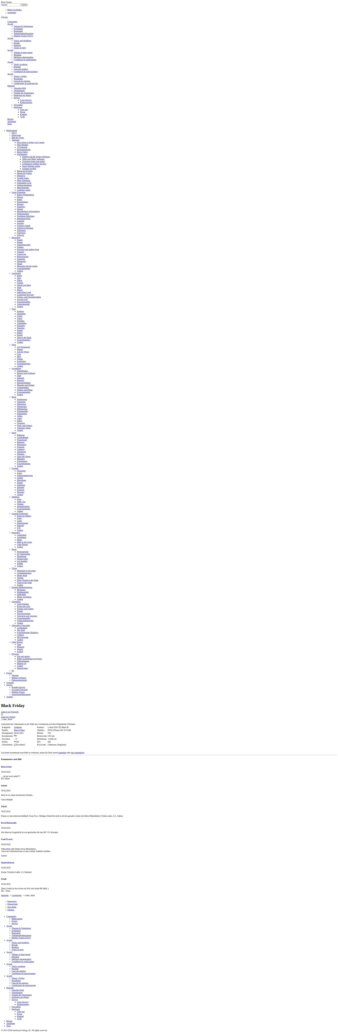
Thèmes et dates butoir (23, 52)
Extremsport (22, 461)
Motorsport (21, 445)
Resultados (18, 79)
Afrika (19, 416)
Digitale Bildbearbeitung (22, 587)
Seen (19, 278)
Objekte (20, 504)
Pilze (19, 356)
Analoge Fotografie (20, 514)
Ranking (17, 45)
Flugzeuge (21, 471)
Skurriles (20, 492)
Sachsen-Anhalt (23, 226)
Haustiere (21, 326)
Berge (19, 276)
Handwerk (21, 261)
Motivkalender (23, 188)
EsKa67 (4, 806)
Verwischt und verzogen (27, 616)
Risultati (17, 67)
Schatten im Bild (29, 168)
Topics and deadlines (22, 41)
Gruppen (20, 252)
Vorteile (9, 697)
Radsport (20, 442)
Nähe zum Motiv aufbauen (33, 159)
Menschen (16, 237)
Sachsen (20, 223)
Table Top (21, 502)
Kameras (20, 490)
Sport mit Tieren (23, 456)
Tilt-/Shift (21, 630)
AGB (22, 117)
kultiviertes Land (24, 292)
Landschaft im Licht (25, 295)
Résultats (17, 55)
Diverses (15, 654)
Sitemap (10, 910)
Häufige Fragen (18, 692)
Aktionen (15, 140)
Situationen (21, 556)
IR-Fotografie (22, 637)
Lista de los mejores (22, 81)
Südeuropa (21, 404)
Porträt (19, 240)
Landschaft (16, 273)
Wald (19, 287)
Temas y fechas (20, 76)
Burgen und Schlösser (26, 373)
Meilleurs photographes (23, 57)
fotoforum (18, 107)
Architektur (16, 368)
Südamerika (22, 414)
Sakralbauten (22, 371)
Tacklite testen (23, 178)
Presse (22, 112)
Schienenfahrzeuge (25, 475)
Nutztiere (21, 328)
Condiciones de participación (26, 83)
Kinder (20, 242)
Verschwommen (23, 613)
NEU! (14, 133)
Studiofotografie (23, 245)
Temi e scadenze (20, 64)
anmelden (62, 753)
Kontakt (23, 114)
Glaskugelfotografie (25, 621)
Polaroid (20, 525)
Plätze (19, 540)
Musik (19, 264)
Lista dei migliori (21, 69)
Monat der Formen (24, 171)
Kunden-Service (18, 687)
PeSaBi (3, 879)
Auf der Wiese (23, 352)
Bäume (20, 349)
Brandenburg (22, 202)
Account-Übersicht (19, 690)
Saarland (20, 221)
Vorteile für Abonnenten (24, 93)
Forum (9, 673)
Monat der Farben (24, 173)
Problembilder (23, 592)
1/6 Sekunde (22, 147)
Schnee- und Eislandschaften (29, 297)
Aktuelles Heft (20, 88)
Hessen (20, 209)
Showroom (16, 135)
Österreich (21, 233)
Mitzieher (21, 459)
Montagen (21, 590)
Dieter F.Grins (6, 767)
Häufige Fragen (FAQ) (23, 36)
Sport (14, 433)
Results (17, 43)
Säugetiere (21, 314)
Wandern (20, 454)
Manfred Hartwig (7, 862)
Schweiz (20, 235)
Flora (14, 345)
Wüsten (20, 283)
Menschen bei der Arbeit (27, 266)
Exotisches (21, 361)
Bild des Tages (18, 138)
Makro (19, 333)
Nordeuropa (22, 399)
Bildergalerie (11, 130)
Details (20, 330)
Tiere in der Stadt (24, 337)
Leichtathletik (22, 437)
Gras (19, 354)
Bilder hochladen (14, 10)
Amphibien (21, 323)
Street (14, 549)
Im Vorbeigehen (23, 554)
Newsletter (18, 105)
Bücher (10, 119)
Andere (20, 271)
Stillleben (15, 497)
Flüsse (19, 280)
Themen (15, 675)
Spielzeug (21, 485)
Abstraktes (16, 602)
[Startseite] (4, 17)
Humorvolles (22, 559)
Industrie (20, 378)
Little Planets (22, 544)
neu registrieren (77, 753)
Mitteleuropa (22, 409)
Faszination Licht (24, 183)
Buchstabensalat (23, 149)
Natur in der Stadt (24, 583)
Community (12, 21)
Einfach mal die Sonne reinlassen (36, 157)
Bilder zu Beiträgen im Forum (29, 659)
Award (10, 24)
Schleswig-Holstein (25, 228)
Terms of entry (20, 48)
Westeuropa (22, 406)
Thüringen (21, 230)
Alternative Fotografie (21, 625)
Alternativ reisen (24, 428)
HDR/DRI (21, 594)
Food (19, 499)
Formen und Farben (25, 609)
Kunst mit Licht (23, 606)
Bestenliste (18, 31)
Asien (19, 418)
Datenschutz (12, 904)
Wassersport (22, 440)
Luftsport (21, 449)
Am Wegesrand (23, 347)
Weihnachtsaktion (24, 185)
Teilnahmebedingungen (23, 33)
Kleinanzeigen (26, 102)
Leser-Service (26, 100)
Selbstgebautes (23, 661)
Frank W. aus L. (7, 839)
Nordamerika (22, 411)
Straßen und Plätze (24, 390)
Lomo (19, 521)
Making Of (21, 663)
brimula (4, 785)
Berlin (19, 199)
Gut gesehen (22, 561)
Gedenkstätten (23, 387)
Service (17, 98)
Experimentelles (23, 268)
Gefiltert (20, 635)
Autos (19, 473)
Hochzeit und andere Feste (28, 249)
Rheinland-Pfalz (23, 218)
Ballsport (20, 435)
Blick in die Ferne (24, 542)
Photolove (21, 176)
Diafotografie (22, 523)
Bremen (20, 204)
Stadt (19, 375)
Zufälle (20, 563)
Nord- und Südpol (24, 425)
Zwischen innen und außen (33, 161)
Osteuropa (21, 402)
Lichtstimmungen (24, 573)
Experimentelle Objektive (27, 632)
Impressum (12, 901)
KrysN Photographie (9, 823)
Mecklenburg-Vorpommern (28, 211)
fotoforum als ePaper (22, 95)
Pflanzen (20, 647)
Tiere (14, 309)
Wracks (20, 649)
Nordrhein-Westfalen (25, 216)
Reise (14, 397)
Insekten (20, 311)
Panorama (16, 533)
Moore (19, 290)
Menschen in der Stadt (26, 571)
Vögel (19, 318)
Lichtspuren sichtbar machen (34, 164)
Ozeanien (21, 423)
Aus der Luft (22, 299)
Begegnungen (23, 257)
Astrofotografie (23, 304)
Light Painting (23, 604)
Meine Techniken (24, 597)
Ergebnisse (18, 29)
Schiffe (20, 478)
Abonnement (19, 90)
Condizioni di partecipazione (26, 71)
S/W (19, 528)
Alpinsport (21, 452)
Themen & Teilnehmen (23, 26)
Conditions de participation (25, 60)
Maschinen (21, 480)
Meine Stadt (22, 575)
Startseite (5, 895)
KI (13, 671)
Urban (14, 568)
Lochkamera (22, 628)
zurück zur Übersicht (9, 712)
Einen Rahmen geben (31, 166)
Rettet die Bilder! (24, 516)
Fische (19, 316)
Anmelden (11, 13)
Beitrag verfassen (19, 678)
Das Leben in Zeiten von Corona (30, 142)
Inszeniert (21, 259)
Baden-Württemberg (25, 195)
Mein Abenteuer (23, 180)
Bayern (20, 197)
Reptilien (20, 321)
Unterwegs (21, 254)
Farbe (19, 518)
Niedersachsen (23, 214)
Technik (15, 468)
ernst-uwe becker (8, 717)
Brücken (20, 380)
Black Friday (22, 152)
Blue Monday (22, 145)
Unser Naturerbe (18, 192)
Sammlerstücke (23, 506)
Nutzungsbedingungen (21, 694)
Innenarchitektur (23, 383)
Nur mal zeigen (23, 656)
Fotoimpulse (22, 154)
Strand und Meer (24, 285)
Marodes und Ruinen (25, 385)
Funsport (20, 447)
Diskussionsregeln (19, 680)
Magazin (11, 86)
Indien (19, 421)
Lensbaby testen (23, 190)
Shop (9, 124)
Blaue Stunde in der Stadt (27, 580)
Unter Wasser (17, 642)
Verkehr (20, 578)
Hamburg (21, 207)
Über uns (24, 110)
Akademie (11, 121)
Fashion (20, 247)
